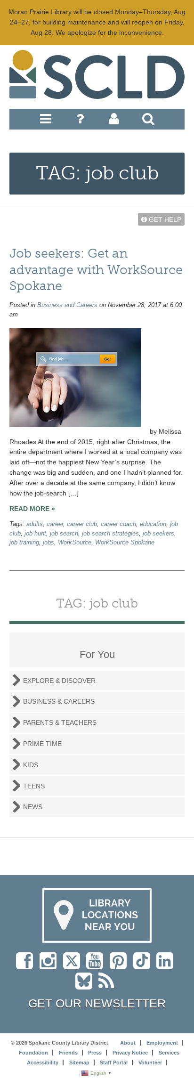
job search (64, 533)
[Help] (80, 121)
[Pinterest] (120, 965)
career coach (118, 524)
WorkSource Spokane (124, 542)
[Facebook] (27, 965)
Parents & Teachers (60, 722)
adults (34, 524)
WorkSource (74, 542)
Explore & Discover (59, 680)
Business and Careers (67, 305)
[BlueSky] (86, 986)
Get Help (164, 219)
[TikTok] (144, 965)
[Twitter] (74, 965)
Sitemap (79, 1062)
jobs (48, 542)
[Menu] (45, 121)
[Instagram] (50, 965)
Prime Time (42, 743)
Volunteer (150, 1062)
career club (82, 524)
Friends (68, 1052)
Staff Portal (114, 1062)
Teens (34, 786)
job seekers (158, 533)
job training (24, 542)
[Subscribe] (108, 986)
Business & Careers (59, 701)
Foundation (33, 1052)
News (32, 807)
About (128, 1043)
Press (95, 1052)
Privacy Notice (130, 1052)
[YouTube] (97, 965)
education (153, 524)
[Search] (148, 121)
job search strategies (110, 533)
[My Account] (114, 121)
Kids (30, 765)
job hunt (35, 533)
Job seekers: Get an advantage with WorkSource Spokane (96, 269)
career (55, 524)
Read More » (32, 508)
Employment (162, 1043)
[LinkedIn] (167, 965)
